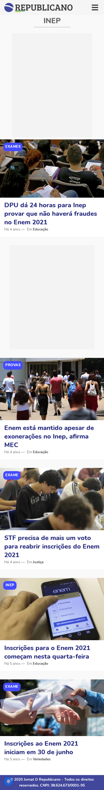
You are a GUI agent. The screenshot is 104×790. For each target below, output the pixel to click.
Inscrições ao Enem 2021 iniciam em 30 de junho (41, 747)
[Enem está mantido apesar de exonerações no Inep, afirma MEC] (52, 389)
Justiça (38, 562)
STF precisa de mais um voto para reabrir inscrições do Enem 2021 (51, 546)
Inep (10, 585)
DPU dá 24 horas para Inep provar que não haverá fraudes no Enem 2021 (50, 213)
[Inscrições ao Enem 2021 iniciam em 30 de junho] (52, 707)
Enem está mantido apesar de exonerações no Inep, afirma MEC (49, 436)
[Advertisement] (52, 85)
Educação (40, 229)
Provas (13, 365)
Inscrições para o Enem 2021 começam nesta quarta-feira (47, 652)
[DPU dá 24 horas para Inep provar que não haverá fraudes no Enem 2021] (52, 168)
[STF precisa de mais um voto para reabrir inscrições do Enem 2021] (52, 499)
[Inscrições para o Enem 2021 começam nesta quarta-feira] (52, 609)
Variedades (41, 759)
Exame (11, 475)
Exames (13, 146)
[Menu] (95, 7)
